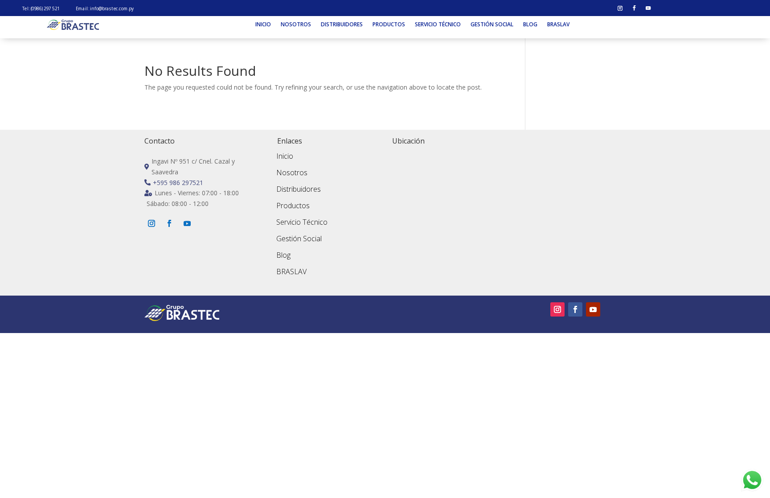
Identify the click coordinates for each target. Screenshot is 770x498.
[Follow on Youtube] (648, 8)
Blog (530, 24)
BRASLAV (558, 24)
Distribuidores (342, 24)
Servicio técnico (438, 24)
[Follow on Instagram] (620, 8)
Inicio (263, 24)
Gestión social (492, 24)
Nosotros (296, 24)
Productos (389, 24)
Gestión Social (299, 238)
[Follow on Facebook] (634, 8)
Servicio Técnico (302, 222)
